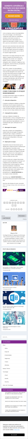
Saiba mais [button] (17, 429)
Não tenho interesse (14, 20)
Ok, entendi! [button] (14, 434)
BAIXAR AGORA (14, 16)
